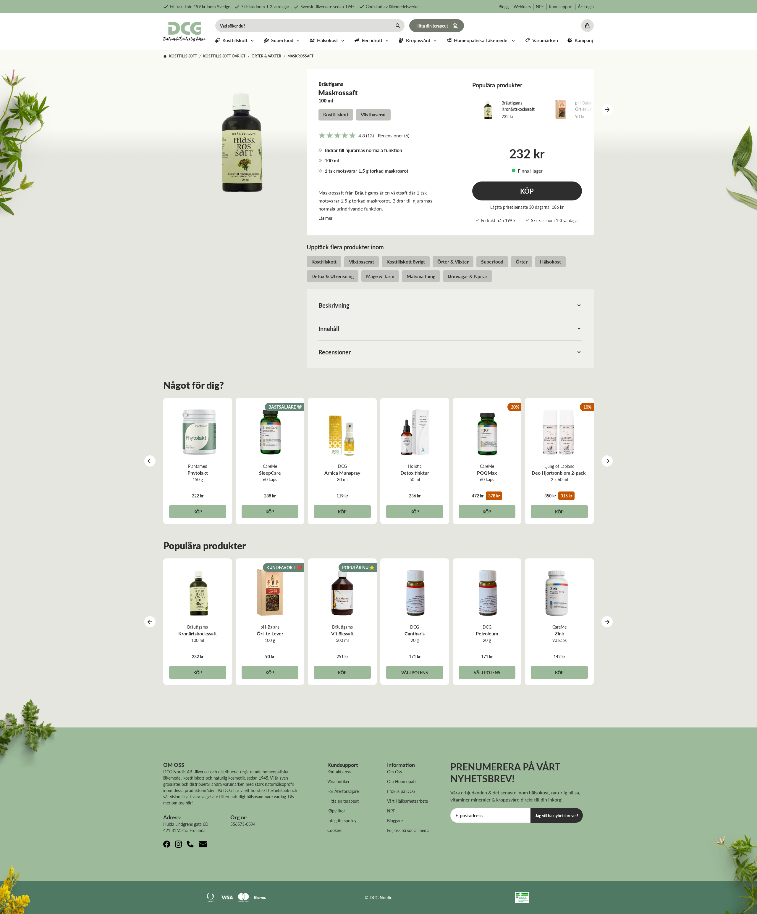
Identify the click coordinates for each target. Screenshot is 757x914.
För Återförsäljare (343, 791)
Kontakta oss (339, 772)
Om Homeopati (401, 781)
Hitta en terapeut (343, 801)
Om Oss (394, 772)
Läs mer (325, 218)
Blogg (504, 6)
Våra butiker (338, 781)
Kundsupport (561, 6)
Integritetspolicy (341, 820)
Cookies (334, 830)
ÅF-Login (586, 6)
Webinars (522, 6)
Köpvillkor (336, 811)
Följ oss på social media (408, 830)
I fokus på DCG (401, 791)
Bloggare (395, 820)
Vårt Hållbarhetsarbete (407, 801)
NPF (540, 6)
